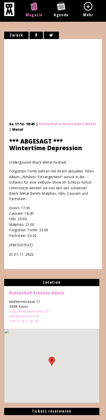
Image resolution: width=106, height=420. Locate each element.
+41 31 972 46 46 (23, 321)
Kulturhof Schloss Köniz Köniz (67, 124)
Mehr (88, 15)
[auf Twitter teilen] (51, 35)
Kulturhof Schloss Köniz (36, 293)
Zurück (16, 35)
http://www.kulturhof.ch (29, 311)
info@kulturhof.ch (24, 316)
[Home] (9, 14)
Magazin (34, 15)
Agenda (61, 15)
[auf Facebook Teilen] (36, 35)
